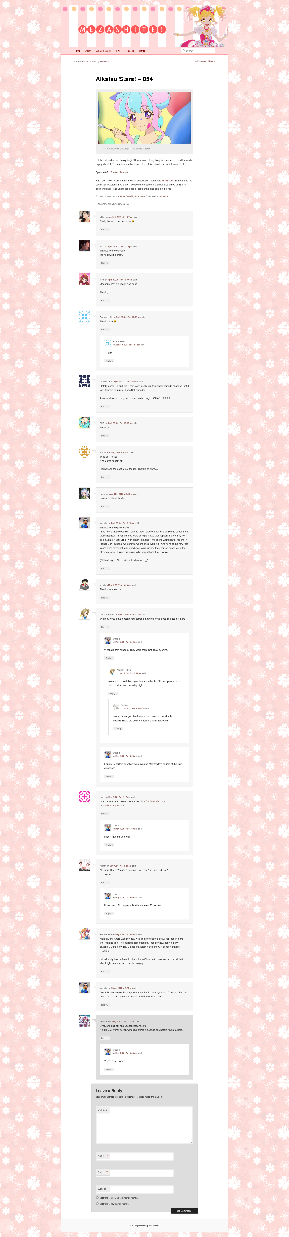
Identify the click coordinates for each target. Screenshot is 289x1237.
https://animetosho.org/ (152, 801)
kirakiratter (167, 180)
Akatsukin (104, 61)
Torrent (114, 172)
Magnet (124, 172)
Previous (200, 61)
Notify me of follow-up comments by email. (119, 1197)
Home (77, 50)
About (88, 50)
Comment (102, 1109)
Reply (105, 229)
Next (211, 61)
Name (103, 1155)
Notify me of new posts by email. (114, 1203)
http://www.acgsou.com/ (113, 805)
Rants (142, 50)
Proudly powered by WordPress (144, 1225)
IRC (118, 50)
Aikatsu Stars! (125, 196)
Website (102, 1188)
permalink (163, 196)
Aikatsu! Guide (103, 50)
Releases (129, 50)
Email (103, 1172)
